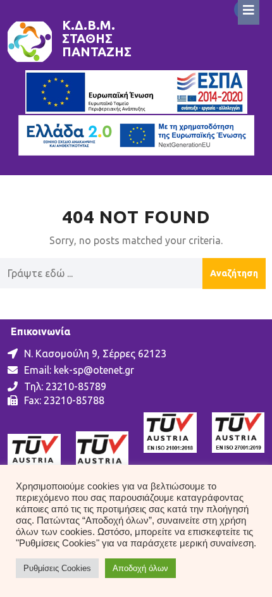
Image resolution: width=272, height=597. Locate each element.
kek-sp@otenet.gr (94, 370)
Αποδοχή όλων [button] (140, 568)
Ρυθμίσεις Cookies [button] (57, 568)
